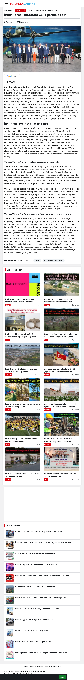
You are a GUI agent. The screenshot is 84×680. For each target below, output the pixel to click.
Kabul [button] (62, 677)
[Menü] (6, 3)
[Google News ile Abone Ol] (12, 76)
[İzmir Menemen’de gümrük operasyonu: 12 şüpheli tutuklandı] (22, 464)
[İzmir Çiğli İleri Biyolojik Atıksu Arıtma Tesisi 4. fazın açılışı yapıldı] (22, 359)
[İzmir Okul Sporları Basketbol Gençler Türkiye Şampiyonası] (61, 464)
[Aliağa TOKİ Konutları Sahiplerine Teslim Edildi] (42, 556)
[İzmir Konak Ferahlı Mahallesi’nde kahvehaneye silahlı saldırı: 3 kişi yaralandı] (61, 289)
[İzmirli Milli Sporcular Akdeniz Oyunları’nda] (42, 644)
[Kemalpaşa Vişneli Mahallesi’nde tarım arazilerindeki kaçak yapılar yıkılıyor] (61, 324)
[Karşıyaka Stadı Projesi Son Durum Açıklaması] (42, 589)
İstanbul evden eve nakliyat (33, 666)
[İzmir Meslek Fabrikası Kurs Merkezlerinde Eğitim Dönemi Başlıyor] (42, 545)
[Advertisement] (42, 503)
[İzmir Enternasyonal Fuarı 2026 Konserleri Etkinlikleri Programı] (42, 578)
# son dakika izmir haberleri (53, 260)
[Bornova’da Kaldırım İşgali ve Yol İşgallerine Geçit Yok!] (42, 533)
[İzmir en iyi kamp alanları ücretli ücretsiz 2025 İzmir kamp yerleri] (22, 394)
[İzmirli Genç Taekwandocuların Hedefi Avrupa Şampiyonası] (42, 600)
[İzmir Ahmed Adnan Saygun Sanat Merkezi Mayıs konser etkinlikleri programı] (22, 289)
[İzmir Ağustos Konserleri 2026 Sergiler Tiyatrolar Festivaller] (42, 655)
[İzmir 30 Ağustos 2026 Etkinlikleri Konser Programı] (42, 567)
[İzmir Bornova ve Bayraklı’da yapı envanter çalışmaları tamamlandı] (61, 429)
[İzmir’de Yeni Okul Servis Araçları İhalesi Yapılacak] (42, 611)
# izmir (37, 260)
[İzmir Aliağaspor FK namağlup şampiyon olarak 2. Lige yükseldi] (22, 429)
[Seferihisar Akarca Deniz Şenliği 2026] (42, 633)
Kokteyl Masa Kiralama (53, 666)
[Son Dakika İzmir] (23, 3)
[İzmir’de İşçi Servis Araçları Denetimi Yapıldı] (42, 622)
